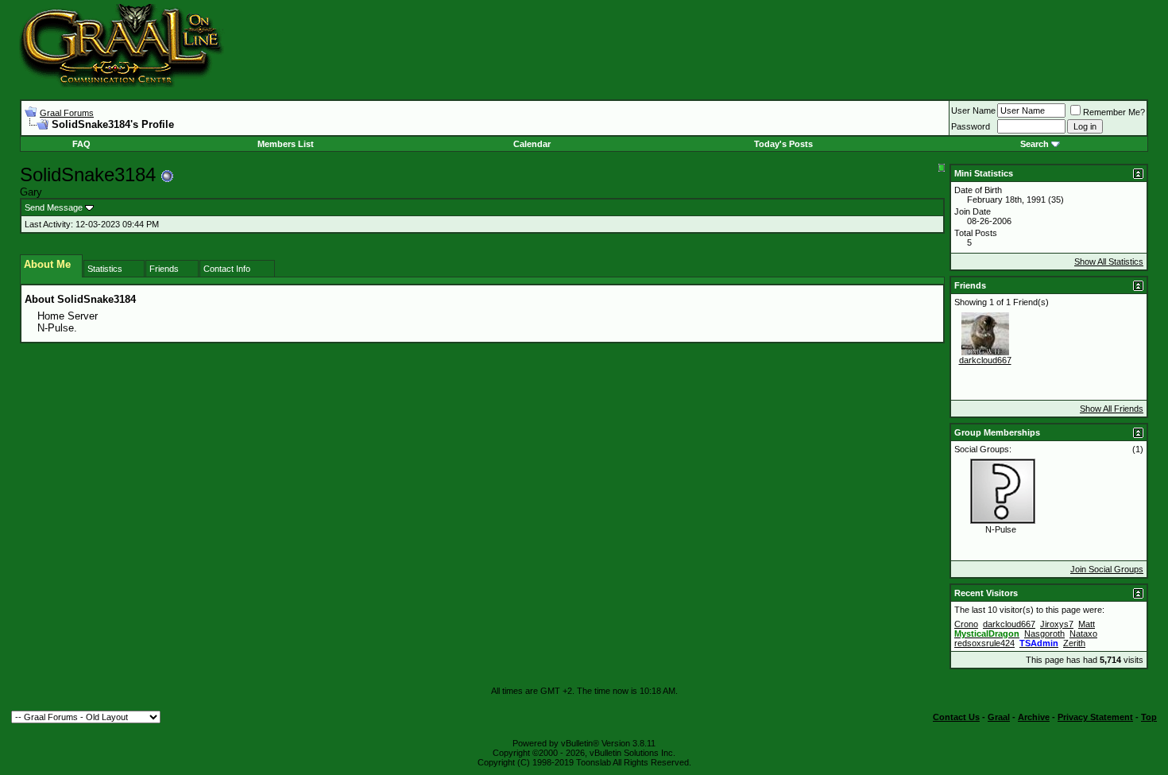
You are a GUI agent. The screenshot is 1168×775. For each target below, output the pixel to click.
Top (1149, 717)
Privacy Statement (1095, 717)
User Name (973, 110)
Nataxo (1083, 633)
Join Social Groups (1106, 569)
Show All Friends (1111, 408)
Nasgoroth (1044, 633)
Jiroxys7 (1056, 624)
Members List (285, 144)
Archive (1034, 717)
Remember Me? (1114, 112)
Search (1034, 144)
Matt (1086, 624)
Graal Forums (67, 113)
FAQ (81, 144)
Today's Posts (783, 144)
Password (970, 126)
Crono (966, 624)
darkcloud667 (985, 360)
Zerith (1074, 643)
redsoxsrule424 (984, 643)
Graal (999, 717)
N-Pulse (1000, 529)
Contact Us (956, 717)
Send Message (54, 207)
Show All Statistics (1108, 261)
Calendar (532, 144)
